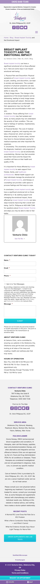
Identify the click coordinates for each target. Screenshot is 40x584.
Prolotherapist (20, 560)
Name (7, 260)
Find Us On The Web (20, 404)
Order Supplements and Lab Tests (20, 538)
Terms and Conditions (14, 301)
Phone (7, 276)
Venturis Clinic (11, 59)
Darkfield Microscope (20, 555)
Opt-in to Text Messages (15, 284)
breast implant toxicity (22, 78)
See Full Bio (19, 239)
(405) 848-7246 (20, 1)
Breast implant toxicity (12, 63)
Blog (31, 59)
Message (8, 304)
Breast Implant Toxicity (23, 38)
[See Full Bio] (24, 238)
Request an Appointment (20, 578)
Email (7, 268)
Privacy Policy (29, 299)
